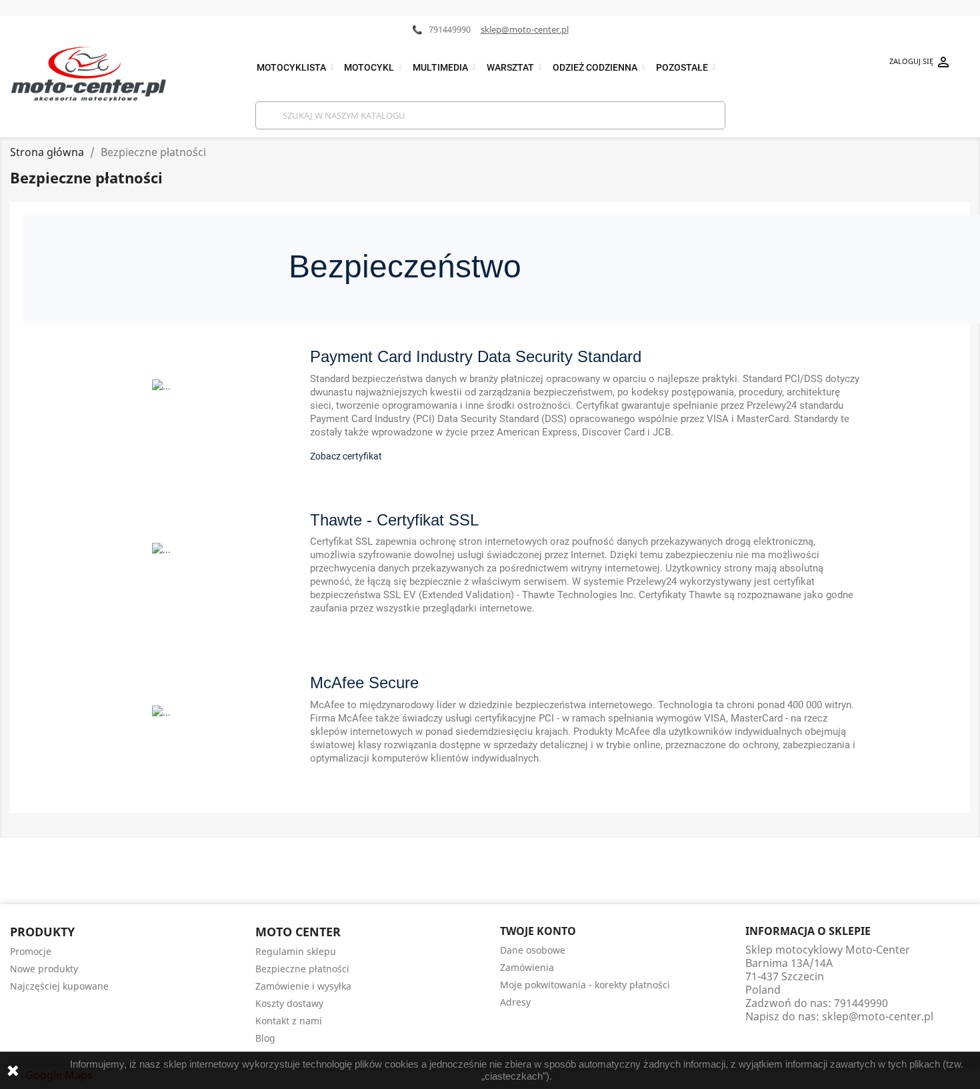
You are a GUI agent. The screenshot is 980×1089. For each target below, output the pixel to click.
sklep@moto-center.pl (525, 29)
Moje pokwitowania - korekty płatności (585, 984)
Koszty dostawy (289, 1003)
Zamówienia (527, 967)
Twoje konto (538, 931)
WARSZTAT (515, 67)
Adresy (515, 1002)
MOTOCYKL (374, 67)
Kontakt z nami (288, 1020)
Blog (265, 1038)
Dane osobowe (532, 950)
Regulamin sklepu (295, 951)
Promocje (30, 951)
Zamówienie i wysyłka (303, 986)
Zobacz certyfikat (346, 456)
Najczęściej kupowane (59, 986)
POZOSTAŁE (687, 67)
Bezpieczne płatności (302, 968)
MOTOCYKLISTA (296, 67)
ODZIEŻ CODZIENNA (600, 67)
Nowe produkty (44, 968)
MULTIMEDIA (445, 67)
